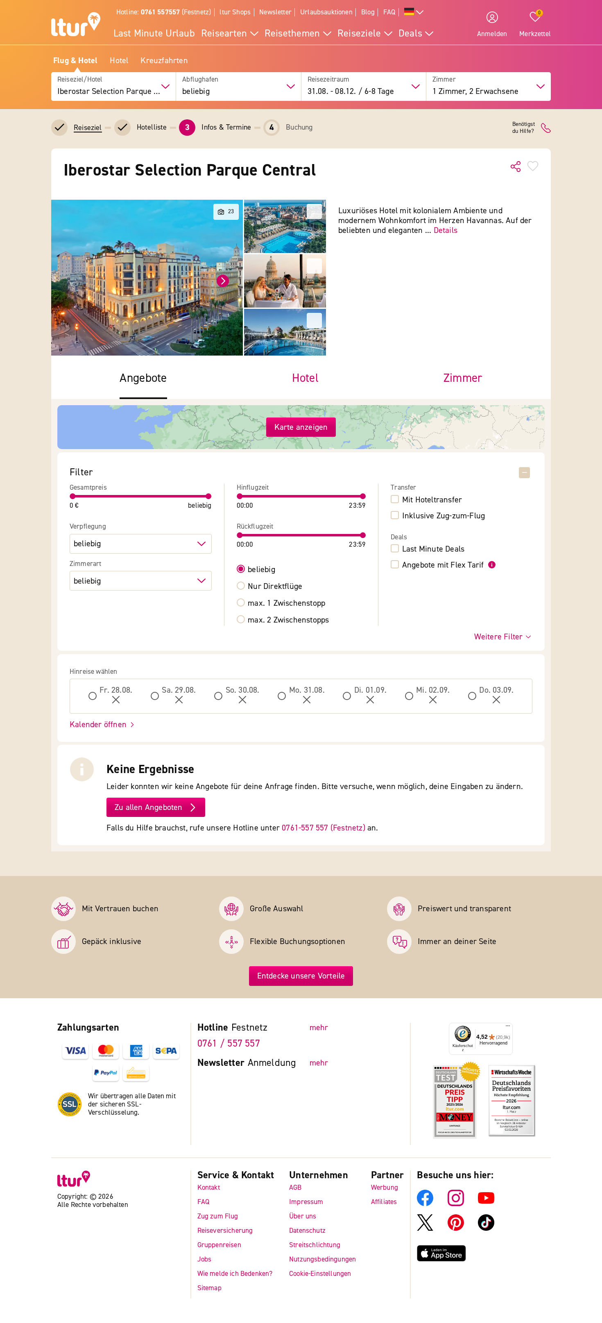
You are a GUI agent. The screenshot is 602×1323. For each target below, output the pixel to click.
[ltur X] (425, 1228)
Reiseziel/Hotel (80, 79)
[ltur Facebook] (425, 1204)
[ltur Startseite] (75, 25)
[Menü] (508, 1028)
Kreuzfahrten (164, 61)
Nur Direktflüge (275, 586)
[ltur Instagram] (456, 1204)
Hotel (119, 61)
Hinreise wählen (94, 672)
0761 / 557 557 (228, 1043)
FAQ (389, 12)
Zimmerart (86, 564)
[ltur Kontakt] (546, 128)
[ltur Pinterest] (456, 1228)
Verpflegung (88, 526)
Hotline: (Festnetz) (163, 12)
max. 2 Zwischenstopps (288, 620)
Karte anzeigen (301, 427)
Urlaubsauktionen (326, 12)
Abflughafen (200, 79)
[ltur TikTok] (486, 1228)
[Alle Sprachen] (414, 12)
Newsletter (275, 12)
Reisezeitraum (329, 79)
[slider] (73, 496)
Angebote (143, 378)
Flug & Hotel (75, 61)
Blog (368, 12)
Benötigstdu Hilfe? (523, 128)
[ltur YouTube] (486, 1204)
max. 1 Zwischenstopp (286, 603)
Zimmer (444, 79)
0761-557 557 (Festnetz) (323, 828)
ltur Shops (235, 12)
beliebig (261, 570)
